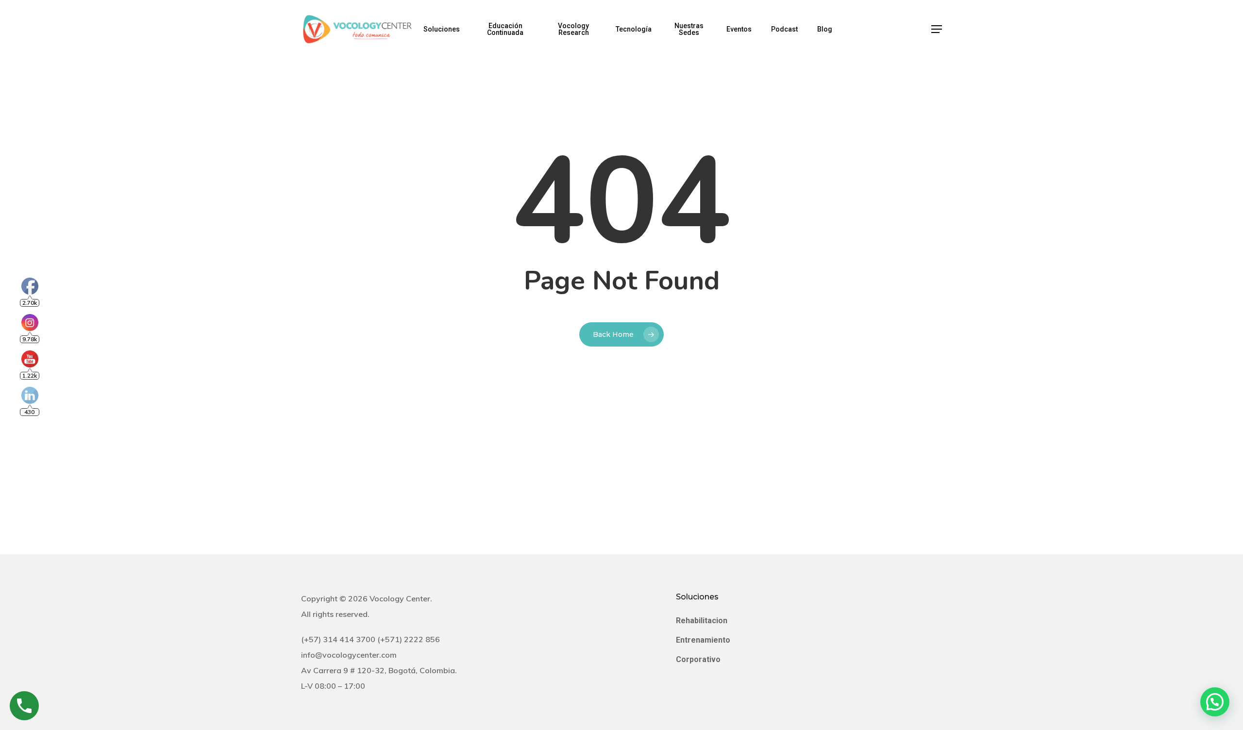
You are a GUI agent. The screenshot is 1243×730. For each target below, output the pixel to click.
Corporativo (698, 659)
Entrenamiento (703, 640)
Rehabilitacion (701, 620)
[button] (936, 29)
